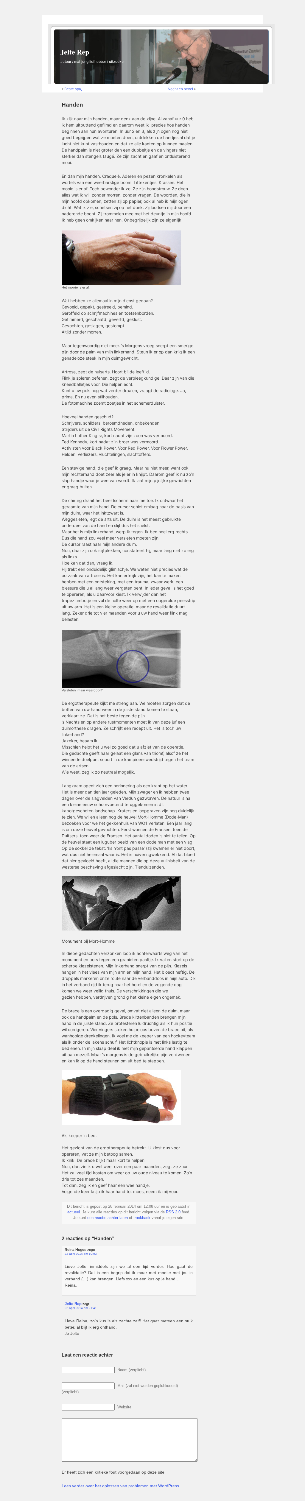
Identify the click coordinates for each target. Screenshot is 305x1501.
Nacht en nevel (180, 89)
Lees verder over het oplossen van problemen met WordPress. (121, 1485)
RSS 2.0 (173, 1212)
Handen (72, 105)
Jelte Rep (74, 51)
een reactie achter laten (107, 1218)
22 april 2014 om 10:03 (81, 1253)
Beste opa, (73, 89)
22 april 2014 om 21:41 (81, 1308)
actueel (73, 1212)
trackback (141, 1218)
